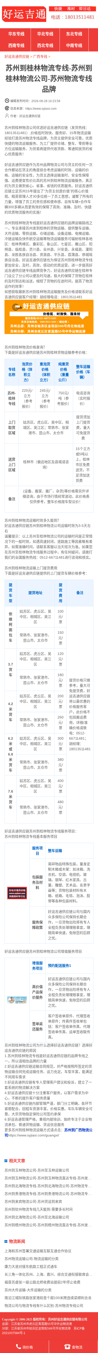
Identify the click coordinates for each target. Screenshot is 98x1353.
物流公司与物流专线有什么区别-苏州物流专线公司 (44, 1306)
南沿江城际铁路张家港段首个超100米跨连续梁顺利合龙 (48, 1298)
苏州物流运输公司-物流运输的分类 (32, 1259)
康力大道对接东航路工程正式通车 (31, 1267)
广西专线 (40, 56)
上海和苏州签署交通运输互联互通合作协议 (38, 1251)
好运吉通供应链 (17, 56)
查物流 (77, 1347)
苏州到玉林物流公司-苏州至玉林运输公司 (37, 1170)
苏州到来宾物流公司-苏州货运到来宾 (33, 1201)
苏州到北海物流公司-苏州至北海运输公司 (37, 1217)
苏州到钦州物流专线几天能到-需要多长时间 (39, 1209)
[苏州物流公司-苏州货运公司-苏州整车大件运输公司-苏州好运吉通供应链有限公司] (24, 14)
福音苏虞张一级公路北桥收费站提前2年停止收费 (42, 1282)
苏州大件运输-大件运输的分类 (28, 1290)
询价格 (27, 1347)
